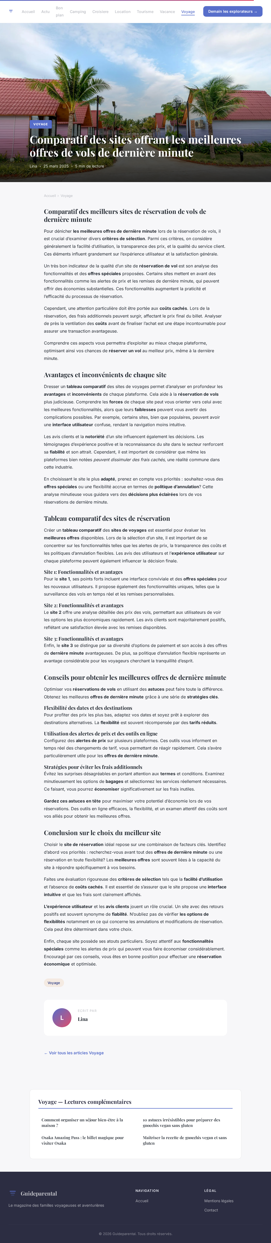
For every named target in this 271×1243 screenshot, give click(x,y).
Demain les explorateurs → (233, 11)
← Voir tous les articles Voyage (74, 1052)
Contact (211, 1210)
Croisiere (100, 11)
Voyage (188, 11)
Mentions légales (218, 1200)
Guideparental (39, 1193)
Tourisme (145, 11)
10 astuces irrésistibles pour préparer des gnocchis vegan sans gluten (181, 1122)
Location (122, 11)
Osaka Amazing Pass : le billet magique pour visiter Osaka (83, 1140)
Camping (78, 11)
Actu (45, 11)
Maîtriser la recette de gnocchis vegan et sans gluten (185, 1140)
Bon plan (60, 11)
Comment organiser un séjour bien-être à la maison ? (82, 1122)
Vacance (167, 11)
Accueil (28, 11)
